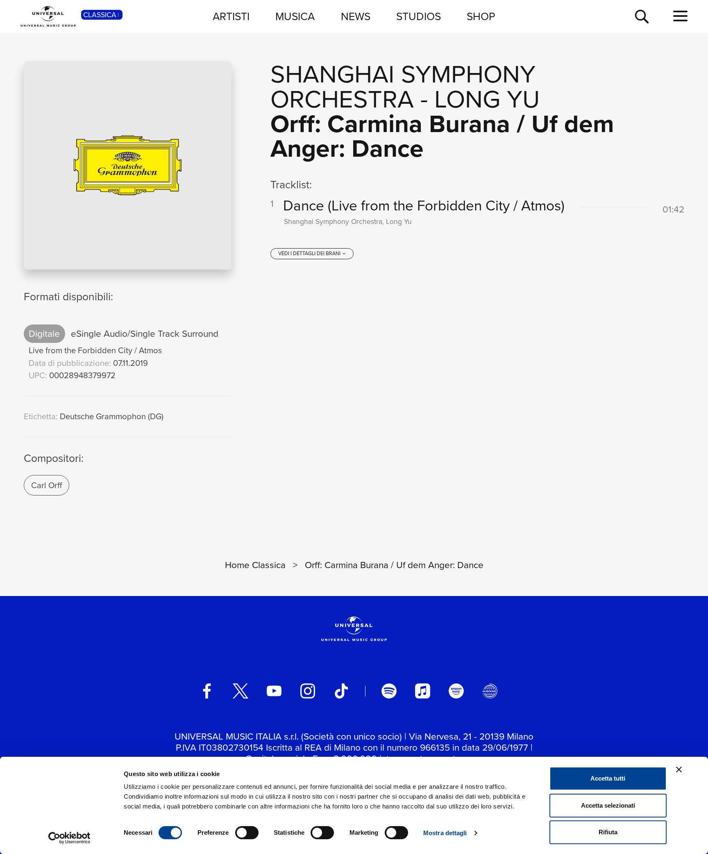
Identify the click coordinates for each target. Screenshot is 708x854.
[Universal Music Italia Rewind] (489, 691)
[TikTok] (341, 691)
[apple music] (422, 691)
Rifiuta (608, 832)
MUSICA (295, 16)
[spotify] (389, 691)
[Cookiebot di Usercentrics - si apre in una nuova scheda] (69, 838)
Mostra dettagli (445, 832)
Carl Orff (46, 485)
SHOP (481, 16)
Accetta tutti (607, 778)
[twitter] (240, 691)
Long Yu (487, 98)
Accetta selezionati (608, 805)
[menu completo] (680, 16)
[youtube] (274, 691)
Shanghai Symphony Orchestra (403, 86)
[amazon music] (456, 691)
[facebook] (207, 691)
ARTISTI (231, 16)
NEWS (355, 16)
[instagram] (308, 691)
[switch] (247, 832)
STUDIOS (418, 16)
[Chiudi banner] (679, 769)
